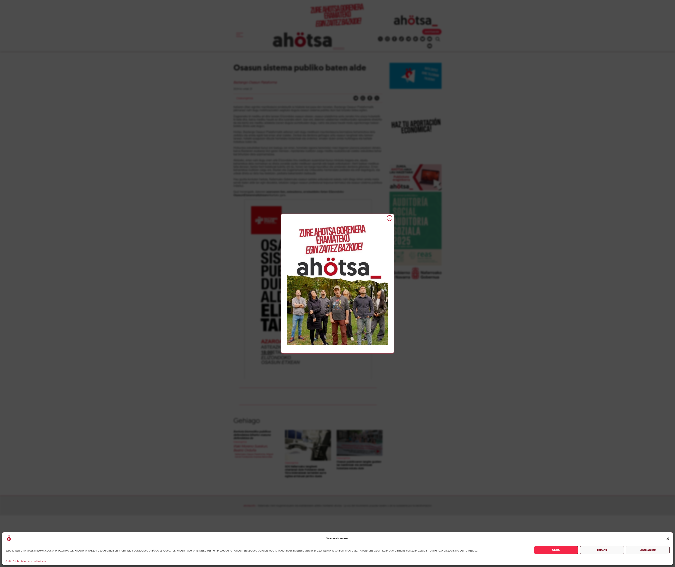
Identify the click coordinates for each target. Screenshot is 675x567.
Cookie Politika (12, 561)
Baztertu (602, 550)
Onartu (556, 550)
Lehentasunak (648, 550)
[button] (668, 538)
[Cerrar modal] (389, 218)
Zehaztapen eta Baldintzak (33, 561)
